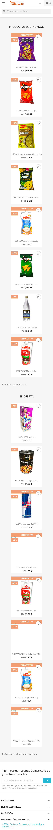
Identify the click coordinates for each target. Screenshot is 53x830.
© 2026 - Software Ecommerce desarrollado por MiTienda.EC (23, 825)
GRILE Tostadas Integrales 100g (26, 741)
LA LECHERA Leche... (26, 437)
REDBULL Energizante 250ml (26, 524)
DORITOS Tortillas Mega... (26, 111)
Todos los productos (14, 384)
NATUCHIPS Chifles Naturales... (26, 197)
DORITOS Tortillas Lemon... (26, 284)
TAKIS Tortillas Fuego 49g (26, 67)
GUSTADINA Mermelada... (26, 371)
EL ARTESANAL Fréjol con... (26, 480)
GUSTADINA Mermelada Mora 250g (26, 654)
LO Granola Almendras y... (26, 567)
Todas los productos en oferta (20, 754)
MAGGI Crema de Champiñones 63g (26, 154)
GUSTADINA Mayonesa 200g (26, 241)
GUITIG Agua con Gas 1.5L (26, 327)
